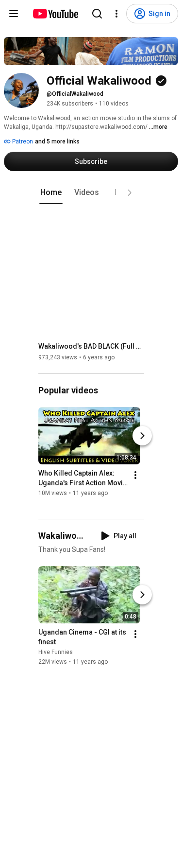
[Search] (97, 13)
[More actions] (135, 475)
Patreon (22, 141)
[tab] (51, 192)
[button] (129, 192)
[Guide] (13, 13)
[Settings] (116, 13)
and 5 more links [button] (57, 141)
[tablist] (91, 192)
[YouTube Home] (55, 13)
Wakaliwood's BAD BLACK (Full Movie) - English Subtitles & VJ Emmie (91, 346)
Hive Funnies (55, 652)
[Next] (142, 435)
